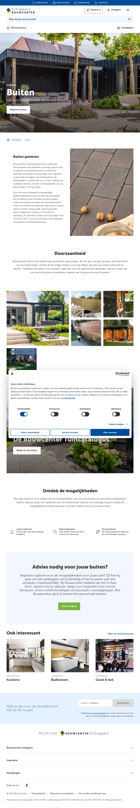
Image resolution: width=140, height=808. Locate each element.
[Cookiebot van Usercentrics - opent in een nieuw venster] (117, 374)
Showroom (17, 140)
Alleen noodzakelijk (30, 432)
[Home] (21, 10)
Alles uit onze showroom (120, 634)
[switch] (55, 414)
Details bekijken (116, 424)
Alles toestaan (110, 432)
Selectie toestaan (70, 432)
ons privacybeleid (98, 713)
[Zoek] (129, 19)
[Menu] (128, 10)
